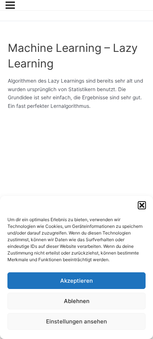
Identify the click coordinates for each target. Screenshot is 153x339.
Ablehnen (76, 301)
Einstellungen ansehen (76, 321)
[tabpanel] (77, 93)
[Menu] (10, 5)
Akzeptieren (76, 280)
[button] (142, 205)
